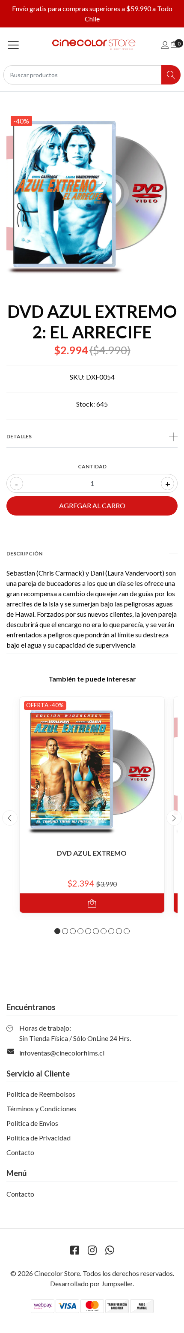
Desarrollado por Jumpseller (91, 1283)
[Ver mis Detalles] (165, 45)
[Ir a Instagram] (92, 1250)
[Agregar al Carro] (92, 903)
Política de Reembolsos (40, 1094)
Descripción (24, 553)
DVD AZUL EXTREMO (92, 853)
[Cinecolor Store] (92, 45)
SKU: (77, 377)
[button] (57, 931)
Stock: (85, 404)
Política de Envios (32, 1123)
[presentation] (10, 818)
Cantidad (92, 466)
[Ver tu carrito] (174, 44)
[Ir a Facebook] (74, 1250)
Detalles (19, 436)
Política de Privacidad (38, 1138)
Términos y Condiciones (41, 1108)
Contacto (20, 1152)
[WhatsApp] (109, 1250)
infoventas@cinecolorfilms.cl (61, 1053)
